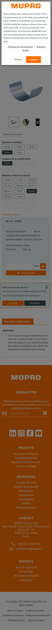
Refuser (18, 59)
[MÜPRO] (26, 5)
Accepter (33, 59)
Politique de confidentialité (20, 47)
